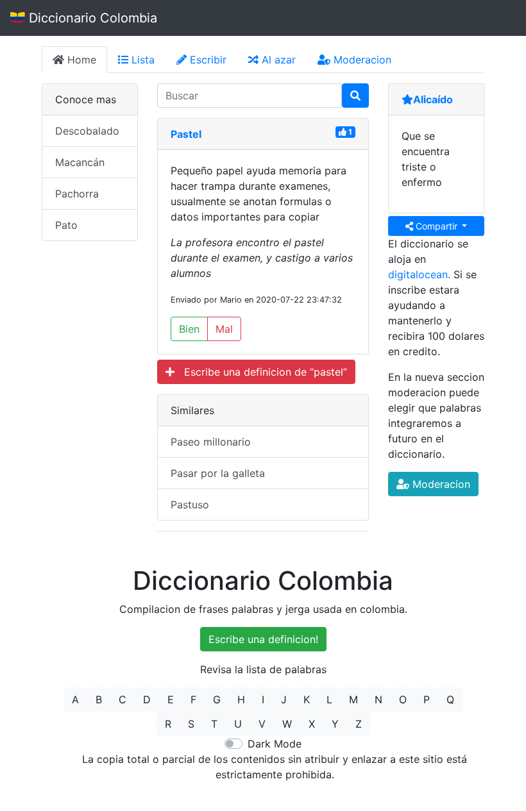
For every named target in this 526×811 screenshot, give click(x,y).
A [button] (75, 699)
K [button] (306, 699)
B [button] (99, 699)
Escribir (206, 59)
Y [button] (335, 723)
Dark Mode (274, 743)
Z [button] (358, 723)
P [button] (426, 699)
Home (80, 59)
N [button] (378, 699)
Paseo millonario (211, 441)
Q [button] (450, 699)
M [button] (353, 699)
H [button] (241, 699)
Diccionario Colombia (91, 18)
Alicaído (433, 99)
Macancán (80, 162)
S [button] (191, 723)
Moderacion (360, 59)
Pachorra (77, 193)
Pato (66, 225)
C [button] (122, 699)
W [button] (287, 723)
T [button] (214, 723)
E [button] (170, 699)
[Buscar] (355, 95)
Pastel (186, 134)
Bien (189, 328)
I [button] (263, 699)
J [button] (284, 699)
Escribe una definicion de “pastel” (260, 371)
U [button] (238, 723)
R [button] (168, 723)
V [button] (262, 723)
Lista (141, 59)
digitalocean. (419, 274)
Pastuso (190, 504)
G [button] (217, 699)
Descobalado (87, 130)
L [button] (329, 699)
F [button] (193, 699)
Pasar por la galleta (218, 473)
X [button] (312, 723)
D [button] (147, 699)
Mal (224, 328)
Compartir (436, 226)
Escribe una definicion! (263, 639)
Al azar (277, 59)
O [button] (403, 699)
